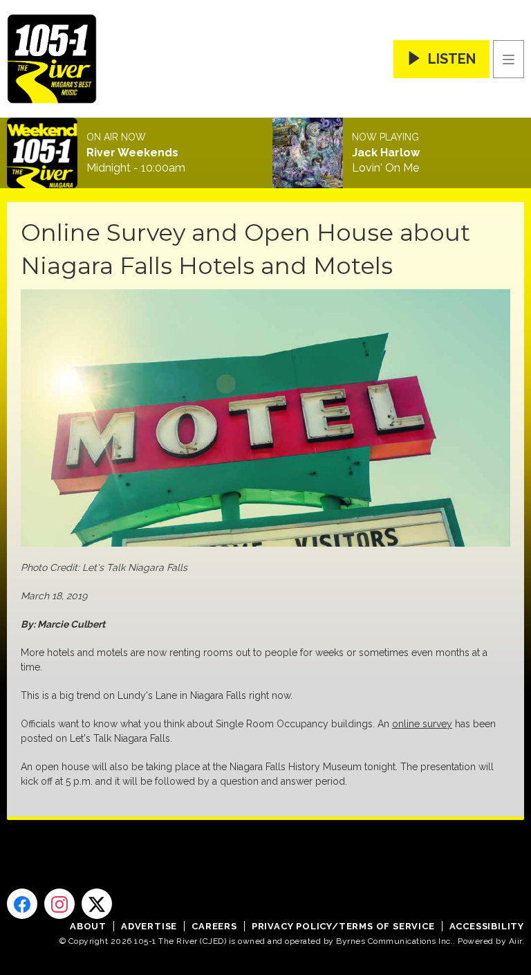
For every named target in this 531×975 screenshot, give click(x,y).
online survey (422, 723)
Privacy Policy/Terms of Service (343, 926)
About (88, 926)
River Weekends (132, 153)
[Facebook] (22, 904)
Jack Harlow (386, 153)
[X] (97, 904)
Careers (214, 926)
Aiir (515, 941)
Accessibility (486, 926)
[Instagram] (59, 904)
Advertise (149, 926)
